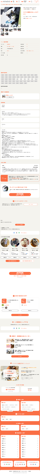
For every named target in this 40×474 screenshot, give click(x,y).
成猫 (16, 4)
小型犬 (3, 419)
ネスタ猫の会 (6, 305)
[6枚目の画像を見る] (2, 34)
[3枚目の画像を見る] (11, 30)
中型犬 (7, 419)
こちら (34, 179)
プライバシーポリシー (24, 471)
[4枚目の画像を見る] (15, 30)
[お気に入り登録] (19, 25)
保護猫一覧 (7, 4)
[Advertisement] (20, 63)
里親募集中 (8, 44)
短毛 (18, 4)
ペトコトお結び (3, 4)
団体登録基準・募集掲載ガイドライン (17, 178)
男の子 (8, 50)
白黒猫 (30, 50)
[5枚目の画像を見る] (19, 30)
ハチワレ (32, 50)
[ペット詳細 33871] (6, 307)
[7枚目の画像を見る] (6, 34)
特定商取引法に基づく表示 (16, 471)
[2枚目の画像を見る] (6, 30)
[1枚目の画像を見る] (2, 30)
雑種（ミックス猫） (11, 4)
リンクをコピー (24, 232)
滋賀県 (15, 4)
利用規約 (29, 471)
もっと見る (10, 410)
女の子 (7, 428)
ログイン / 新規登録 (36, 1)
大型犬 (11, 419)
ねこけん (25, 305)
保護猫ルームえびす (29, 18)
